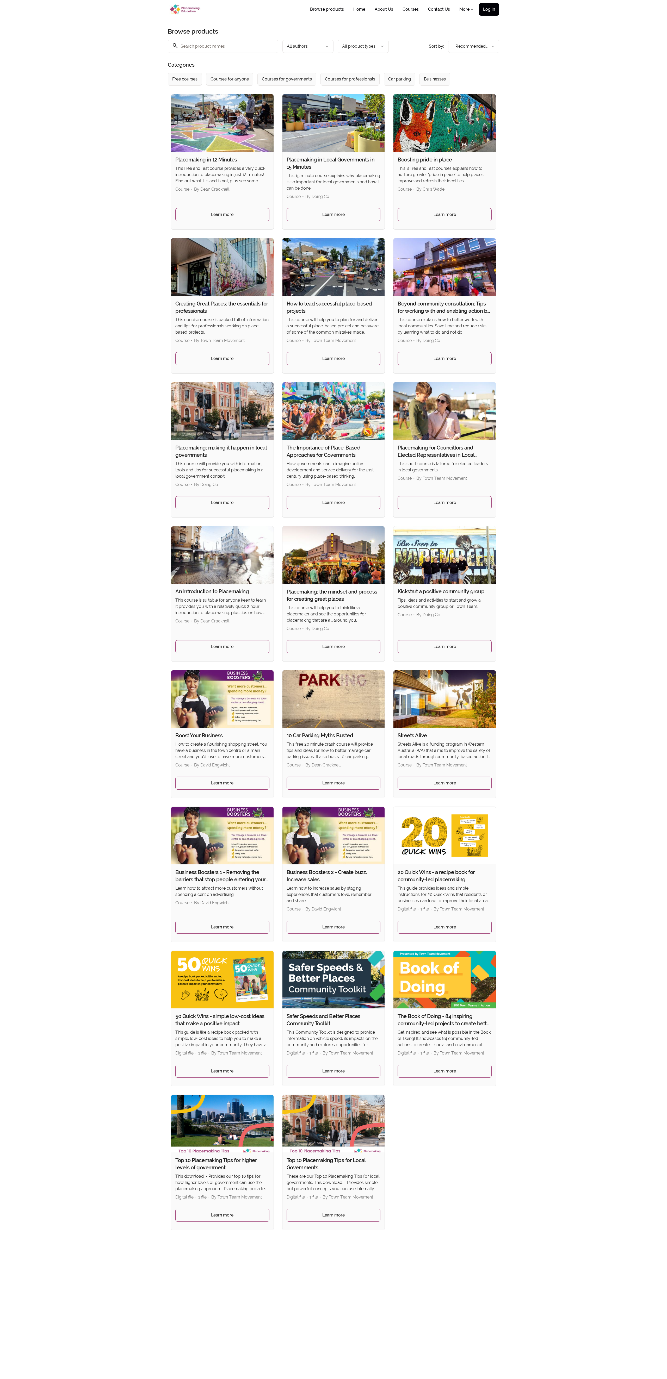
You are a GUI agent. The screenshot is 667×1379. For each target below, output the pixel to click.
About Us (384, 9)
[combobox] (308, 46)
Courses (411, 9)
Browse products (327, 9)
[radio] (185, 79)
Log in (489, 9)
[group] (312, 79)
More (464, 9)
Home (359, 9)
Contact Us (439, 9)
